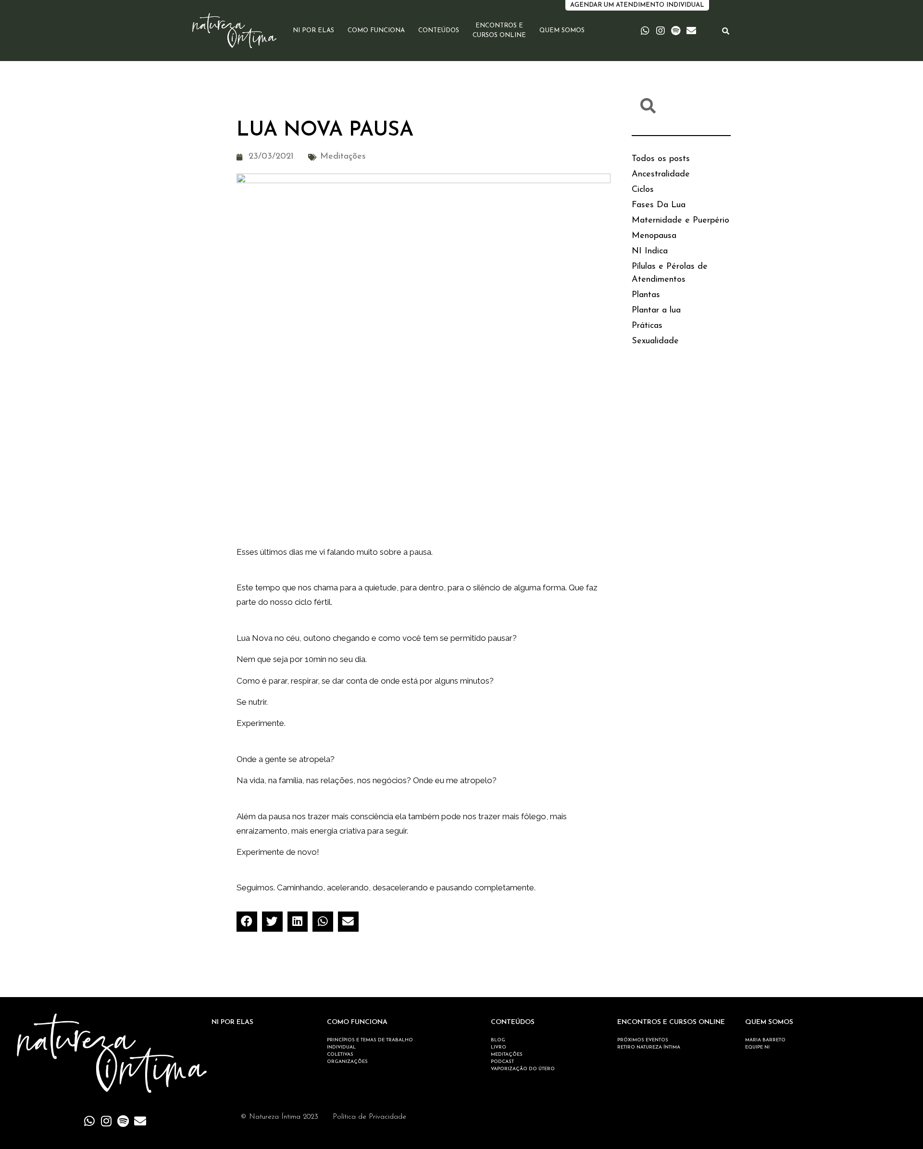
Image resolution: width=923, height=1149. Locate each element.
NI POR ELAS (232, 1022)
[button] (247, 922)
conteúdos (438, 30)
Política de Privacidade (369, 1117)
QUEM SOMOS (769, 1022)
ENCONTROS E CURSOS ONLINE (671, 1022)
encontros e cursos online (499, 30)
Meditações (343, 156)
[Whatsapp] (645, 31)
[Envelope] (691, 31)
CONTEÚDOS (513, 1022)
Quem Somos (562, 30)
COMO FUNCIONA (357, 1022)
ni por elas (313, 30)
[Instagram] (660, 31)
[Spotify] (676, 31)
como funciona (376, 30)
